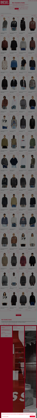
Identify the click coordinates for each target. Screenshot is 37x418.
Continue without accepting (5, 416)
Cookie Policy (31, 414)
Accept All (32, 416)
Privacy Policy (27, 414)
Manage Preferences (21, 414)
